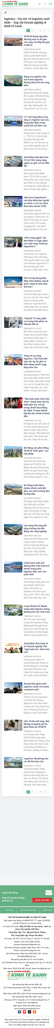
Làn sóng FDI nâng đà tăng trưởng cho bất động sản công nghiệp (35, 528)
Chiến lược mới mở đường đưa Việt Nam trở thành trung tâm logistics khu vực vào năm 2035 (37, 568)
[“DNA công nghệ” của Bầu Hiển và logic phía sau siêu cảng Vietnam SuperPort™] (13, 241)
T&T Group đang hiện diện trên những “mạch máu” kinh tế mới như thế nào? (36, 282)
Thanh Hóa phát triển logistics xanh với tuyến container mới (36, 686)
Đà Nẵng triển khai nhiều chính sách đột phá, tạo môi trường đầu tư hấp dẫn (37, 489)
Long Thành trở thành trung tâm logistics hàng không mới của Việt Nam (37, 609)
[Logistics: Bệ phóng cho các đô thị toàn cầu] (13, 762)
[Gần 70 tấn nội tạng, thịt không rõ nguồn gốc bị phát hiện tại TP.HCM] (13, 725)
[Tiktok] (29, 1011)
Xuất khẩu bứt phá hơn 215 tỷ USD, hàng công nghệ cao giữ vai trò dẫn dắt (36, 161)
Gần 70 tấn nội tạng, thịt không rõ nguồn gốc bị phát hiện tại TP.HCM (36, 724)
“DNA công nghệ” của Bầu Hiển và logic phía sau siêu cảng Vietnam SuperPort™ (36, 242)
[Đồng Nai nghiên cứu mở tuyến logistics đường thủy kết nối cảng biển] (13, 80)
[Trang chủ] (5, 12)
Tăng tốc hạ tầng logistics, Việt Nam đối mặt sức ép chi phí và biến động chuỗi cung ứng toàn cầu (35, 361)
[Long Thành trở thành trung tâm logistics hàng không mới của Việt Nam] (13, 610)
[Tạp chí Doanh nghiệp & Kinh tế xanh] (15, 4)
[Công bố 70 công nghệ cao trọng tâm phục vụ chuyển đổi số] (13, 322)
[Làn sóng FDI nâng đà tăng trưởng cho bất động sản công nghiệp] (13, 529)
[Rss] (34, 1011)
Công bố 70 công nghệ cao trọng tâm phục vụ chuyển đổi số (35, 321)
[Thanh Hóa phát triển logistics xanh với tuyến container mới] (13, 687)
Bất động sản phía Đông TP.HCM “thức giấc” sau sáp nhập (36, 450)
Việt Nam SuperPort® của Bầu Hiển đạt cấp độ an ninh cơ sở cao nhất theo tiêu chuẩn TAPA (36, 202)
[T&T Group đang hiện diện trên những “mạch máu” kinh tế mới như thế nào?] (13, 282)
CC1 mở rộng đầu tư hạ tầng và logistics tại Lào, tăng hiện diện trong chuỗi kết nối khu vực (36, 121)
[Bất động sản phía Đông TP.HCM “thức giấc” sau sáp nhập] (13, 451)
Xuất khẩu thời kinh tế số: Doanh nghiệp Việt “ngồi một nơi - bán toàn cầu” (37, 648)
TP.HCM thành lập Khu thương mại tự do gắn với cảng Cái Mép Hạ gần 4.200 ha (37, 40)
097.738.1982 (43, 900)
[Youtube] (24, 1011)
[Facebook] (19, 1011)
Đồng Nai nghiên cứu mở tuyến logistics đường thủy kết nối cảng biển (36, 81)
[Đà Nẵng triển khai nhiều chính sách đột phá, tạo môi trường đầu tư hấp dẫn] (13, 489)
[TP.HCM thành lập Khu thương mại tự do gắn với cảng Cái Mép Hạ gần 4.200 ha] (13, 40)
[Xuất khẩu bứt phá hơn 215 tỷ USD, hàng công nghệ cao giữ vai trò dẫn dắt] (13, 161)
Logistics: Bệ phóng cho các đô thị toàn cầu (36, 760)
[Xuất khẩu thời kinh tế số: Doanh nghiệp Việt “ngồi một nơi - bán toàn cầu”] (13, 647)
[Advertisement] (21, 838)
